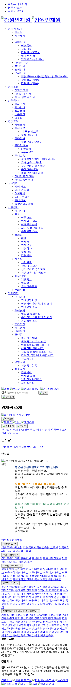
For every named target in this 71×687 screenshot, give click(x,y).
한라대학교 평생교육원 (51, 632)
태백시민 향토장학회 (50, 590)
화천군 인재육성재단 (41, 600)
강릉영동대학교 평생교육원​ (53, 614)
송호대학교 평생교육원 (28, 628)
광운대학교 (21, 569)
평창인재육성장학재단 (56, 597)
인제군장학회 (18, 604)
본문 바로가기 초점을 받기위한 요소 (22, 446)
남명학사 (12, 561)
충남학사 (37, 558)
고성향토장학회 (35, 604)
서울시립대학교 (52, 572)
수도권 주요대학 (12, 565)
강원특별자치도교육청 (36, 547)
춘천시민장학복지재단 (14, 586)
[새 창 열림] (22, 680)
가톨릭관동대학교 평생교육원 (18, 614)
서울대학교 (35, 572)
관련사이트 (9, 544)
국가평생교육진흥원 (19, 551)
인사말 (26, 414)
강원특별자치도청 (11, 547)
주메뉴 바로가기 (17, 4)
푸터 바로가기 (16, 11)
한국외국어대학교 (37, 579)
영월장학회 (35, 597)
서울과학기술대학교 (16, 572)
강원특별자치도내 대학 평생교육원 (21, 611)
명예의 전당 (43, 429)
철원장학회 (21, 600)
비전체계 (15, 429)
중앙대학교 (19, 579)
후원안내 (56, 429)
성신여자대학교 (22, 576)
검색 (4, 392)
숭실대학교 (57, 576)
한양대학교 (54, 579)
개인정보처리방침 (11, 540)
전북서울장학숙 (52, 558)
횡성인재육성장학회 (16, 597)
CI (22, 429)
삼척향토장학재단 (34, 593)
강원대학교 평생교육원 (47, 618)
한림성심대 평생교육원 (39, 635)
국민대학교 (35, 569)
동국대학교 (49, 569)
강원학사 (6, 680)
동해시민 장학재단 (26, 590)
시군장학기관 (10, 583)
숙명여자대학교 (41, 576)
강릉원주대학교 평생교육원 (17, 618)
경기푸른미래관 (10, 558)
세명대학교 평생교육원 (32, 625)
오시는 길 (12, 433)
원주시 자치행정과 (39, 586)
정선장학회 (8, 600)
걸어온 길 (30, 429)
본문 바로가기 (16, 7)
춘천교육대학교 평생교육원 (21, 632)
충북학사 (25, 558)
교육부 (54, 547)
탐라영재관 (25, 561)
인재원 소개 (14, 414)
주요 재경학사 (11, 554)
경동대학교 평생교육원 (42, 621)
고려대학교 (8, 569)
